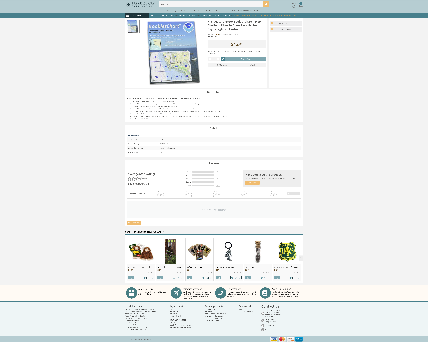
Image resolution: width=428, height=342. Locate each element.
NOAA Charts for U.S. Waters (187, 15)
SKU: (209, 37)
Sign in (172, 309)
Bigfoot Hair (249, 267)
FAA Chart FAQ (130, 323)
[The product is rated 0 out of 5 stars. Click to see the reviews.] (211, 34)
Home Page (154, 15)
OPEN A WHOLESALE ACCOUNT (250, 11)
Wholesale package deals (214, 316)
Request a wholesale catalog (180, 327)
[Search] (266, 4)
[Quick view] (145, 278)
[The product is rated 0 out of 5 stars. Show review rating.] (150, 273)
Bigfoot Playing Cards (195, 267)
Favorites (173, 314)
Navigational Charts (168, 15)
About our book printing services (137, 327)
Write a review (233, 34)
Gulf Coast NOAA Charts (222, 15)
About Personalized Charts (135, 316)
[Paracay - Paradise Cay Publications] (140, 4)
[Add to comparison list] (149, 278)
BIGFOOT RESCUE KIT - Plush (139, 267)
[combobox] (214, 4)
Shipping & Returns (246, 311)
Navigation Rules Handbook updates (138, 325)
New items (208, 311)
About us (173, 323)
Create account (176, 311)
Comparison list (176, 316)
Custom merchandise (212, 320)
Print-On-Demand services (214, 318)
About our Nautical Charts (134, 314)
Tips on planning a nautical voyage (138, 318)
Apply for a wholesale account (181, 325)
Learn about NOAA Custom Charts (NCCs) (140, 311)
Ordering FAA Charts (132, 320)
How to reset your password (135, 329)
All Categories (210, 309)
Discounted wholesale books (215, 314)
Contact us (268, 330)
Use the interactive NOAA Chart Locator (139, 309)
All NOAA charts (205, 15)
